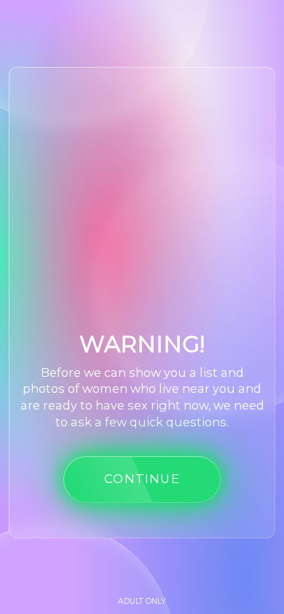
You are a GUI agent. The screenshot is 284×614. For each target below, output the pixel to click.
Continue (142, 478)
